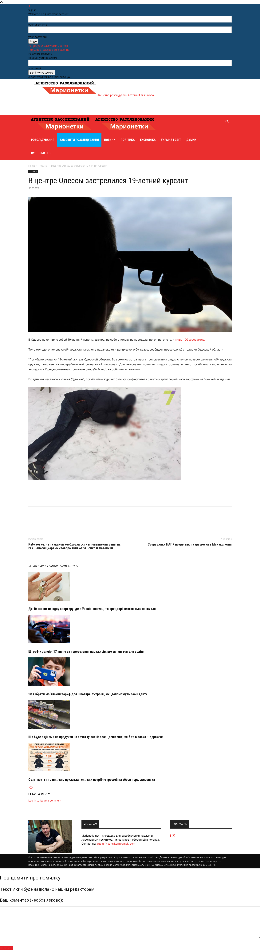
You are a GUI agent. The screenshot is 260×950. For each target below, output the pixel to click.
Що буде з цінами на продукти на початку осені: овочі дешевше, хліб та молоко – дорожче (95, 737)
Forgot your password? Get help (48, 45)
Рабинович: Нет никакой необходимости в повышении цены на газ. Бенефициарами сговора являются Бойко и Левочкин (74, 546)
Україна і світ (171, 140)
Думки (191, 140)
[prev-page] (29, 787)
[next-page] (32, 787)
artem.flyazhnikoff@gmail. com (116, 843)
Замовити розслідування (79, 140)
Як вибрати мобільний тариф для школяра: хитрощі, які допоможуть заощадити (88, 694)
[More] (50, 521)
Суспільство (40, 153)
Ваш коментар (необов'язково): (31, 900)
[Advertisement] (102, 105)
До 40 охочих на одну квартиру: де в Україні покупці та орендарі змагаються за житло (92, 609)
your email (34, 68)
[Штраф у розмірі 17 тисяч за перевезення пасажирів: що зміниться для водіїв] (130, 629)
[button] (227, 122)
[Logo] (60, 131)
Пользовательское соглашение (48, 49)
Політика (128, 140)
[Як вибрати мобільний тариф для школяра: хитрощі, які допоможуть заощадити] (130, 671)
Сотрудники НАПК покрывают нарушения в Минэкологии (190, 544)
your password (37, 37)
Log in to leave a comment (44, 800)
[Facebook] (32, 521)
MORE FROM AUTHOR (65, 566)
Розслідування (42, 140)
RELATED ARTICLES (40, 566)
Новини (109, 140)
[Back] (29, 6)
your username (37, 24)
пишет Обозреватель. (190, 339)
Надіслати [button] (6, 948)
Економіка (148, 140)
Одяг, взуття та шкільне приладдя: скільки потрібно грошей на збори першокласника (91, 779)
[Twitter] (41, 521)
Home (31, 165)
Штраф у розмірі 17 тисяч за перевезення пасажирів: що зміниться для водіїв (86, 651)
